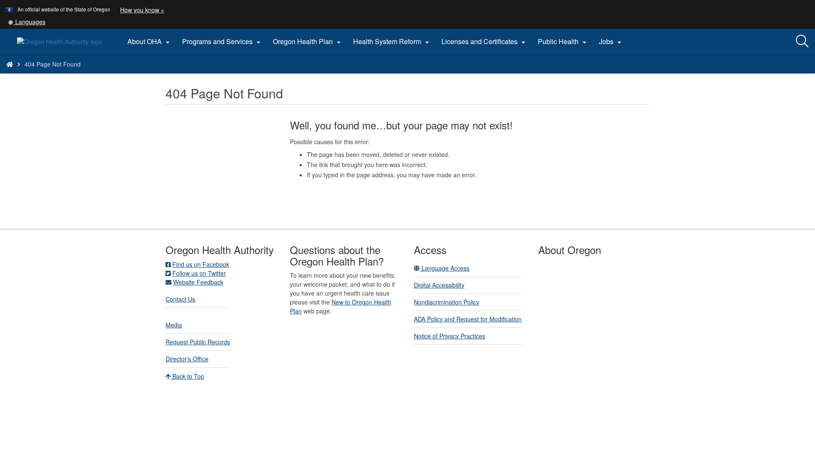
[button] (26, 21)
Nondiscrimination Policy (446, 302)
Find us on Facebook (200, 264)
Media (174, 325)
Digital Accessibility (439, 285)
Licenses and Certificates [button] (484, 41)
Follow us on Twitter (199, 273)
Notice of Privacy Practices (449, 336)
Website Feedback (198, 282)
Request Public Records (198, 342)
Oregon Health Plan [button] (308, 41)
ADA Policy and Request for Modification (468, 319)
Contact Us (180, 299)
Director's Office (187, 359)
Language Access (444, 268)
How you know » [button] (142, 10)
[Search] (802, 41)
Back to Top (187, 376)
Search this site (116, 74)
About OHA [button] (149, 41)
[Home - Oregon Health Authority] (9, 64)
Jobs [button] (611, 41)
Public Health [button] (563, 41)
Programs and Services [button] (222, 41)
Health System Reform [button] (392, 41)
